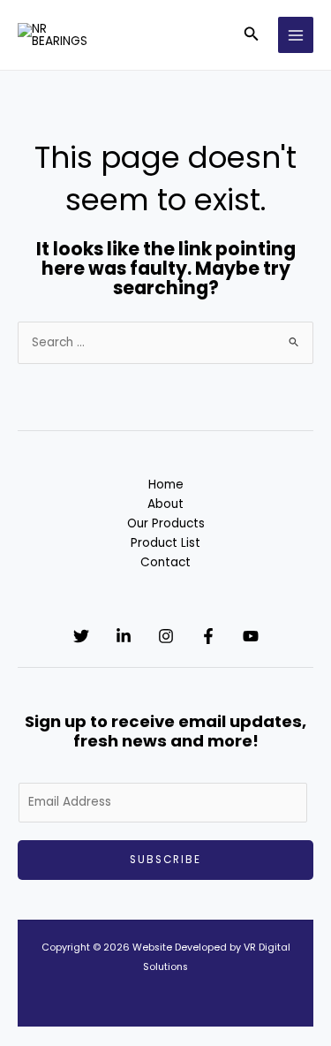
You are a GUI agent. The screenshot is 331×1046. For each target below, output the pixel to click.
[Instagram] (166, 636)
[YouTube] (251, 636)
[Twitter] (81, 636)
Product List (165, 542)
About (165, 504)
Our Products (166, 523)
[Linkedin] (124, 636)
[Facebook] (208, 636)
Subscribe (165, 860)
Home (166, 484)
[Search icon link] (252, 36)
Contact (165, 562)
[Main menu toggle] (296, 35)
